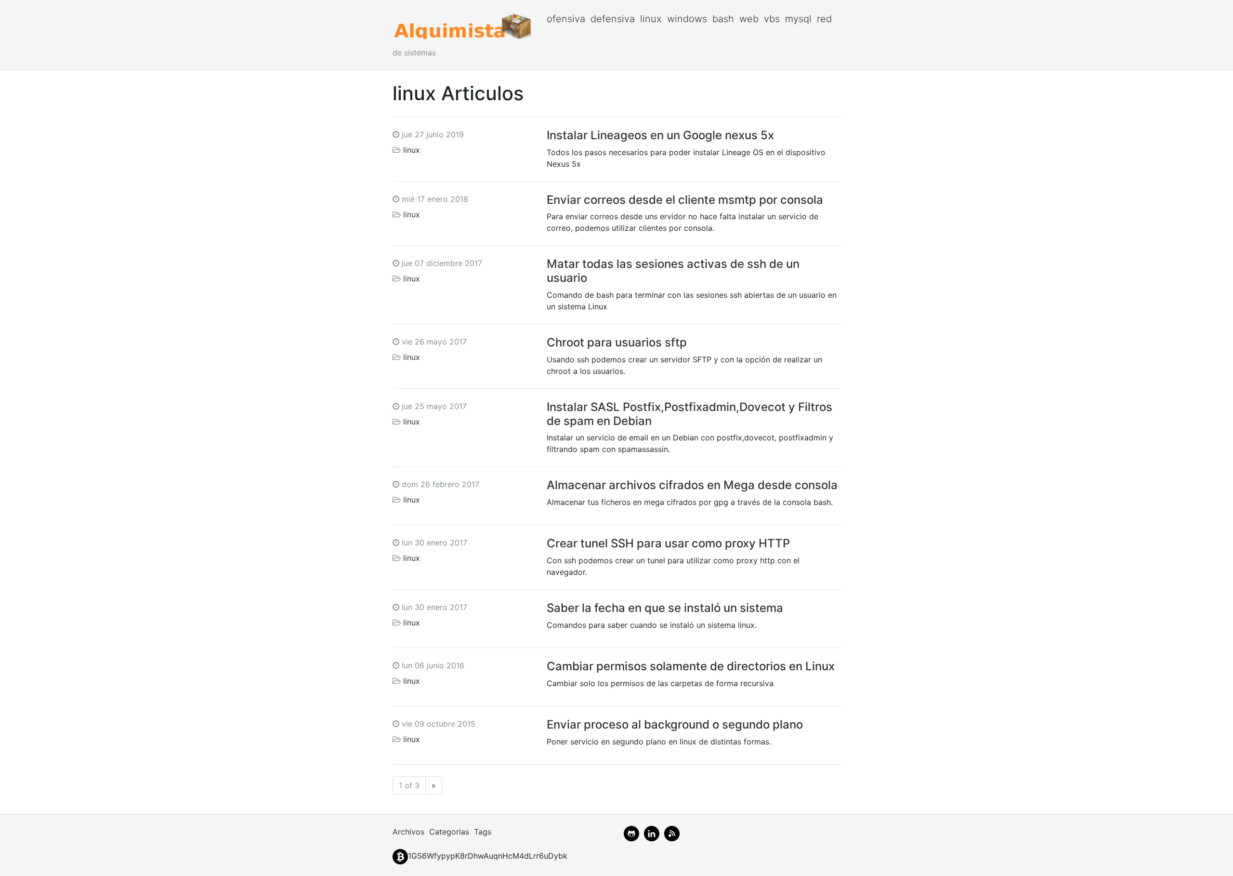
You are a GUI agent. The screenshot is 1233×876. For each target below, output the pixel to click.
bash (723, 19)
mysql (798, 19)
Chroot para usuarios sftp (617, 342)
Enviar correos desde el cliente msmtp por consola (685, 200)
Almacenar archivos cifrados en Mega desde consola (692, 485)
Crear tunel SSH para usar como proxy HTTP (668, 543)
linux (651, 19)
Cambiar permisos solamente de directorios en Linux (691, 666)
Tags (482, 831)
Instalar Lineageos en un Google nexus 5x (660, 135)
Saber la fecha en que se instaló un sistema (665, 608)
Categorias (449, 831)
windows (687, 19)
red (824, 19)
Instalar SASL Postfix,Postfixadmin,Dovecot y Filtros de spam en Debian (689, 414)
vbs (772, 19)
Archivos (408, 831)
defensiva (612, 19)
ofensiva (566, 19)
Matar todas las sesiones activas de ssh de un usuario (673, 271)
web (749, 19)
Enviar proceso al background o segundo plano (675, 724)
